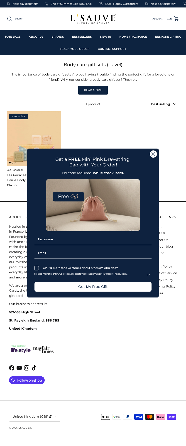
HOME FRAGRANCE (133, 36)
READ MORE (93, 90)
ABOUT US (36, 36)
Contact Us (159, 240)
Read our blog (162, 246)
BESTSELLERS (82, 36)
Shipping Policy (163, 286)
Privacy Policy (162, 280)
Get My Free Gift (93, 286)
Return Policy (161, 266)
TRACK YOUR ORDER (75, 49)
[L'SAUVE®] (93, 19)
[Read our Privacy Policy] (149, 275)
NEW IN (105, 36)
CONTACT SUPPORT (112, 49)
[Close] (153, 154)
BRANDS (57, 36)
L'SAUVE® (24, 427)
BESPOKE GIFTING (168, 36)
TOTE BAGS (13, 36)
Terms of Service (164, 273)
